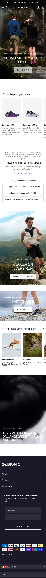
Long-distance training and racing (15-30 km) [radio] (22, 193)
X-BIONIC (9, 555)
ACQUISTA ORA (35, 2)
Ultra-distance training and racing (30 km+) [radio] (21, 199)
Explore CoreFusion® (23, 276)
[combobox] (23, 566)
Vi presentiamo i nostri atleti (20, 328)
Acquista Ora (23, 310)
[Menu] (2, 7)
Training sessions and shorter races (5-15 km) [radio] (22, 186)
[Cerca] (8, 7)
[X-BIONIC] (23, 7)
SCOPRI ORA (23, 70)
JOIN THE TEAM (23, 526)
